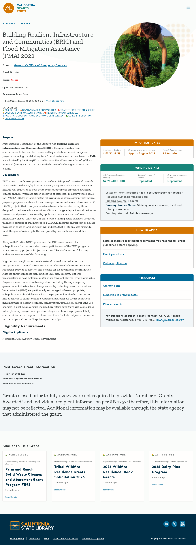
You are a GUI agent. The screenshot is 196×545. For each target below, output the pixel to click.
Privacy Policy (17, 538)
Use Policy (34, 538)
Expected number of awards (146, 176)
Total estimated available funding (114, 176)
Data (46, 538)
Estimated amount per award (177, 176)
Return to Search (18, 24)
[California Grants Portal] (19, 8)
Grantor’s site (111, 286)
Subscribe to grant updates (120, 295)
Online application (115, 263)
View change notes (56, 101)
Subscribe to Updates (93, 538)
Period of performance (172, 150)
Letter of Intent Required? (123, 192)
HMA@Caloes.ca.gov (170, 320)
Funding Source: (117, 201)
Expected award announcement (141, 150)
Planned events (113, 304)
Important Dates (147, 143)
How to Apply (147, 230)
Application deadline (112, 150)
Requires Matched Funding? (124, 197)
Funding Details (147, 168)
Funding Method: (117, 213)
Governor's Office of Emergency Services (40, 65)
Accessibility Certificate (65, 538)
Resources (147, 278)
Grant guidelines (113, 254)
